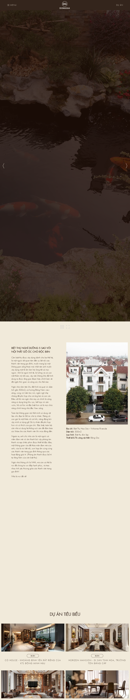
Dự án (119, 5)
